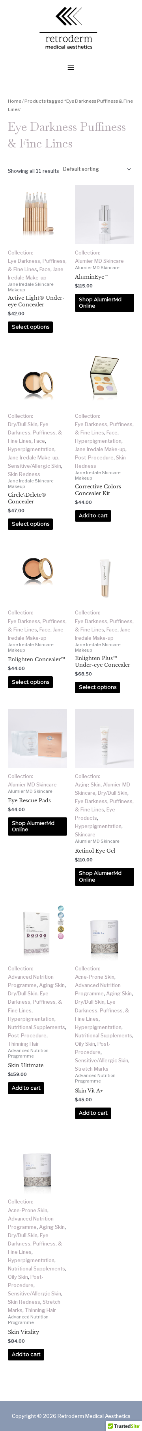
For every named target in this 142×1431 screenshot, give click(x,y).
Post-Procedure (94, 458)
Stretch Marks (91, 1069)
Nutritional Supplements (36, 1027)
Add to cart (93, 515)
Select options (30, 327)
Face (44, 269)
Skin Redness (24, 474)
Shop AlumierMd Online (100, 303)
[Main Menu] (71, 68)
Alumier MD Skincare (99, 261)
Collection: (20, 253)
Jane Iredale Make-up (33, 458)
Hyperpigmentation (31, 449)
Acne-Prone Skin (94, 977)
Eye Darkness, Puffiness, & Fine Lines (35, 432)
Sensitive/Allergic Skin (34, 466)
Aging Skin (88, 785)
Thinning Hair (23, 1044)
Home (14, 101)
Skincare (85, 835)
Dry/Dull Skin (22, 424)
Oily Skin (85, 1044)
